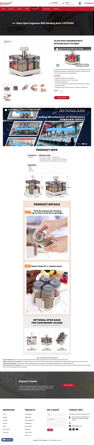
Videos (4, 426)
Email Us (67, 2)
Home (4, 414)
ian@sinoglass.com (69, 4)
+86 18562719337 (56, 4)
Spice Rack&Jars (29, 420)
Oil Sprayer (27, 429)
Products (5, 420)
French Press (28, 432)
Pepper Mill (28, 417)
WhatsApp (54, 2)
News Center (6, 429)
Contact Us (6, 432)
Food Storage (28, 414)
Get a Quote (68, 385)
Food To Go (28, 435)
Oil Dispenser (28, 423)
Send (50, 430)
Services (5, 423)
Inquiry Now (62, 98)
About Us (5, 417)
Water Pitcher (28, 426)
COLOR (56, 90)
